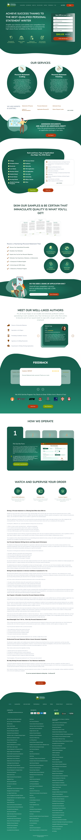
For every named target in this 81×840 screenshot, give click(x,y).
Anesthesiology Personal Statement (59, 808)
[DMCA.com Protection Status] (56, 713)
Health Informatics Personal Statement (14, 813)
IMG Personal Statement (56, 817)
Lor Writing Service (33, 740)
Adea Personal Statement (34, 763)
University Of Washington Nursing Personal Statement (62, 822)
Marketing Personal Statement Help (36, 774)
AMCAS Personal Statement (35, 779)
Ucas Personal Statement (34, 749)
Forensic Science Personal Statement (36, 723)
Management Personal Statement (13, 790)
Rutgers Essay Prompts (56, 787)
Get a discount (54, 294)
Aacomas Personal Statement (35, 827)
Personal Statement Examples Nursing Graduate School (62, 734)
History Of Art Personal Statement (13, 820)
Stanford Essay (32, 797)
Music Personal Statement (57, 745)
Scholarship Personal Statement (58, 805)
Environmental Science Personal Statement (15, 807)
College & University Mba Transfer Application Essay (39, 744)
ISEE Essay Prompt (55, 755)
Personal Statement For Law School (13, 744)
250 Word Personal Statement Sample (37, 747)
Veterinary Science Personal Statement (37, 726)
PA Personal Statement (56, 828)
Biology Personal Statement (57, 773)
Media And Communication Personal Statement (38, 793)
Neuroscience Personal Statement (36, 728)
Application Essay (10, 779)
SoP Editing (54, 831)
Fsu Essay (31, 825)
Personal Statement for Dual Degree (59, 748)
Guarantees (22, 5)
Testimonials (50, 5)
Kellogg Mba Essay (10, 800)
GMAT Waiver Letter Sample (12, 747)
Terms (51, 704)
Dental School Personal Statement (13, 756)
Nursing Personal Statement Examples (59, 819)
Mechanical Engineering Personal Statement (60, 796)
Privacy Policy (59, 704)
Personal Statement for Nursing (58, 812)
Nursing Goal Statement (56, 727)
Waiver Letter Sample (11, 726)
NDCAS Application (55, 759)
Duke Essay (32, 756)
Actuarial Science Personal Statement (36, 765)
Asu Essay (31, 813)
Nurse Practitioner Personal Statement (59, 764)
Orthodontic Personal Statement (36, 809)
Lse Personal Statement (34, 781)
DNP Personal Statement (11, 781)
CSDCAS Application (56, 752)
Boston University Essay (34, 818)
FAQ (55, 5)
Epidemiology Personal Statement (13, 758)
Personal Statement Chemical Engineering (60, 775)
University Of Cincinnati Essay (35, 767)
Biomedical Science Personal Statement (37, 772)
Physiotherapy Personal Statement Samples (15, 788)
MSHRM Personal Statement (12, 825)
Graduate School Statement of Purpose (59, 731)
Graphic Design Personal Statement (13, 765)
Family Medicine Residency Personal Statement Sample (62, 741)
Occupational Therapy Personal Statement (37, 758)
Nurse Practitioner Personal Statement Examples (61, 736)
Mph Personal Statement (34, 820)
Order (70, 5)
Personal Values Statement (35, 770)
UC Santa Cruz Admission (12, 783)
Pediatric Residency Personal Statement (59, 785)
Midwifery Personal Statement (12, 823)
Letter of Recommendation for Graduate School (38, 830)
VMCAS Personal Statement (57, 794)
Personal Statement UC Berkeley (58, 782)
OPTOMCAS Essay (55, 789)
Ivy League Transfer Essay (12, 793)
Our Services (28, 5)
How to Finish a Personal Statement (14, 721)
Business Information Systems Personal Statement (39, 816)
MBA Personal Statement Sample (13, 737)
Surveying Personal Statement (12, 809)
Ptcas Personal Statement (12, 742)
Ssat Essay (32, 719)
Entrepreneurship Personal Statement (14, 818)
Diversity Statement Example (12, 728)
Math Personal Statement (11, 816)
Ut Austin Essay (33, 802)
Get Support (51, 135)
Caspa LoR (32, 777)
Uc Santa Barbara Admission (35, 800)
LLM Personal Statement (34, 783)
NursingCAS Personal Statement (58, 743)
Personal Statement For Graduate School (14, 770)
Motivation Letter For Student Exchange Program (16, 735)
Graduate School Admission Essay (58, 738)
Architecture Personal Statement (36, 735)
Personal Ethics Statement (12, 827)
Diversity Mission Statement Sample (36, 742)
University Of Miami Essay (34, 737)
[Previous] (38, 336)
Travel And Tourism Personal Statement (14, 804)
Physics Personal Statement (35, 811)
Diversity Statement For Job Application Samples (16, 797)
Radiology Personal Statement (58, 780)
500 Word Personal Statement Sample (14, 719)
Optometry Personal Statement (13, 733)
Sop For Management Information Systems (15, 795)
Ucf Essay (31, 751)
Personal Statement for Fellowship (58, 778)
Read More (33, 190)
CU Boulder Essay (55, 768)
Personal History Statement (57, 810)
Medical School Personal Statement (13, 760)
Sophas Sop (32, 788)
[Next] (73, 336)
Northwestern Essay (11, 774)
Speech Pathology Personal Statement (59, 766)
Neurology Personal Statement (58, 803)
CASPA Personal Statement (57, 750)
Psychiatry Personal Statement (58, 771)
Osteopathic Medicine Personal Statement (60, 824)
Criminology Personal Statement (13, 763)
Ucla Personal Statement (11, 811)
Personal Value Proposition (57, 761)
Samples (45, 5)
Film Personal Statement (34, 721)
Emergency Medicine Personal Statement (59, 792)
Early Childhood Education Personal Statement (15, 767)
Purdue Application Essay (34, 804)
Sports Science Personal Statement (36, 786)
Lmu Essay (32, 807)
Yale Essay (9, 786)
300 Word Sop (9, 723)
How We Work (40, 5)
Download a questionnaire (20, 464)
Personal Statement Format (12, 740)
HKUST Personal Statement (57, 826)
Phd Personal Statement (11, 772)
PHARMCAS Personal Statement (58, 801)
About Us (34, 5)
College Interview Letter (34, 730)
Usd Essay (31, 795)
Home (10, 704)
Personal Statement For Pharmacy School (14, 749)
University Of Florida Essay (35, 790)
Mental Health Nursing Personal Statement (15, 753)
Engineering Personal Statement (58, 815)
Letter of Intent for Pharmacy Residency (59, 722)
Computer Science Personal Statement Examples (39, 760)
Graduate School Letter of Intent (58, 729)
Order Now (48, 190)
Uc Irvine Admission (33, 823)
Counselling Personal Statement (13, 830)
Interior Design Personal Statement (13, 751)
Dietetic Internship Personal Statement (14, 777)
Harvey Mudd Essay (10, 802)
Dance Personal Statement (34, 753)
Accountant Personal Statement (58, 725)
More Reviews (48, 406)
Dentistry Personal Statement (35, 733)
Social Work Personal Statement (58, 798)
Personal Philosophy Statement (13, 730)
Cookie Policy (69, 704)
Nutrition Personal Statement (57, 757)
